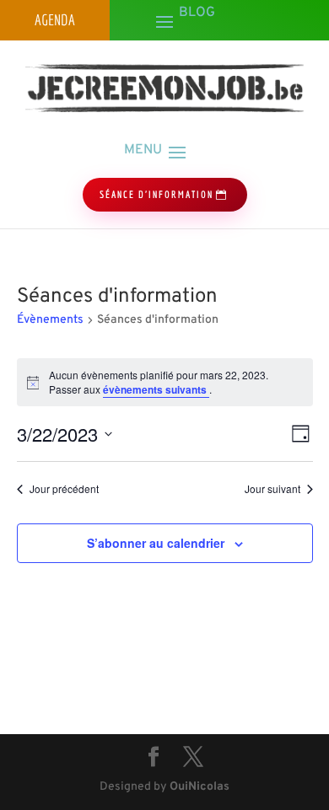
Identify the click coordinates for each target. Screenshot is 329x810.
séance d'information (156, 194)
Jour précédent (64, 489)
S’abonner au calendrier (155, 542)
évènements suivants (156, 389)
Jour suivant (272, 489)
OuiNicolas (199, 787)
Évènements (50, 320)
